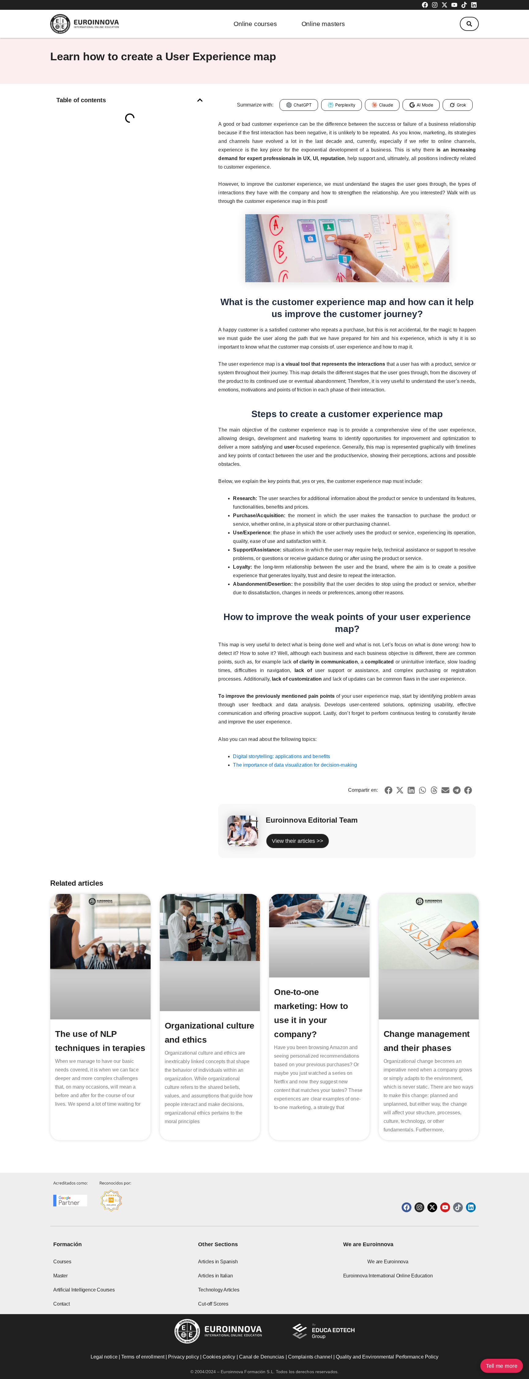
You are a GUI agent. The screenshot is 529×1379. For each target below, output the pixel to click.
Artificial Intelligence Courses (84, 1289)
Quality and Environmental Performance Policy (387, 1356)
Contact (61, 1303)
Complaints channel (310, 1356)
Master (60, 1275)
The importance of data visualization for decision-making (295, 765)
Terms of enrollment (142, 1356)
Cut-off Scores (213, 1303)
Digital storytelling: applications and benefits (281, 756)
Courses (62, 1261)
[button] (469, 24)
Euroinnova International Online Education (388, 1275)
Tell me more (501, 1366)
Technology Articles (218, 1289)
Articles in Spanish (218, 1261)
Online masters (323, 23)
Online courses (255, 23)
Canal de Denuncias (261, 1356)
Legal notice (104, 1356)
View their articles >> (297, 841)
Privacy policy (183, 1356)
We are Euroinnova (387, 1261)
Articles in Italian (215, 1275)
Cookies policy (219, 1356)
